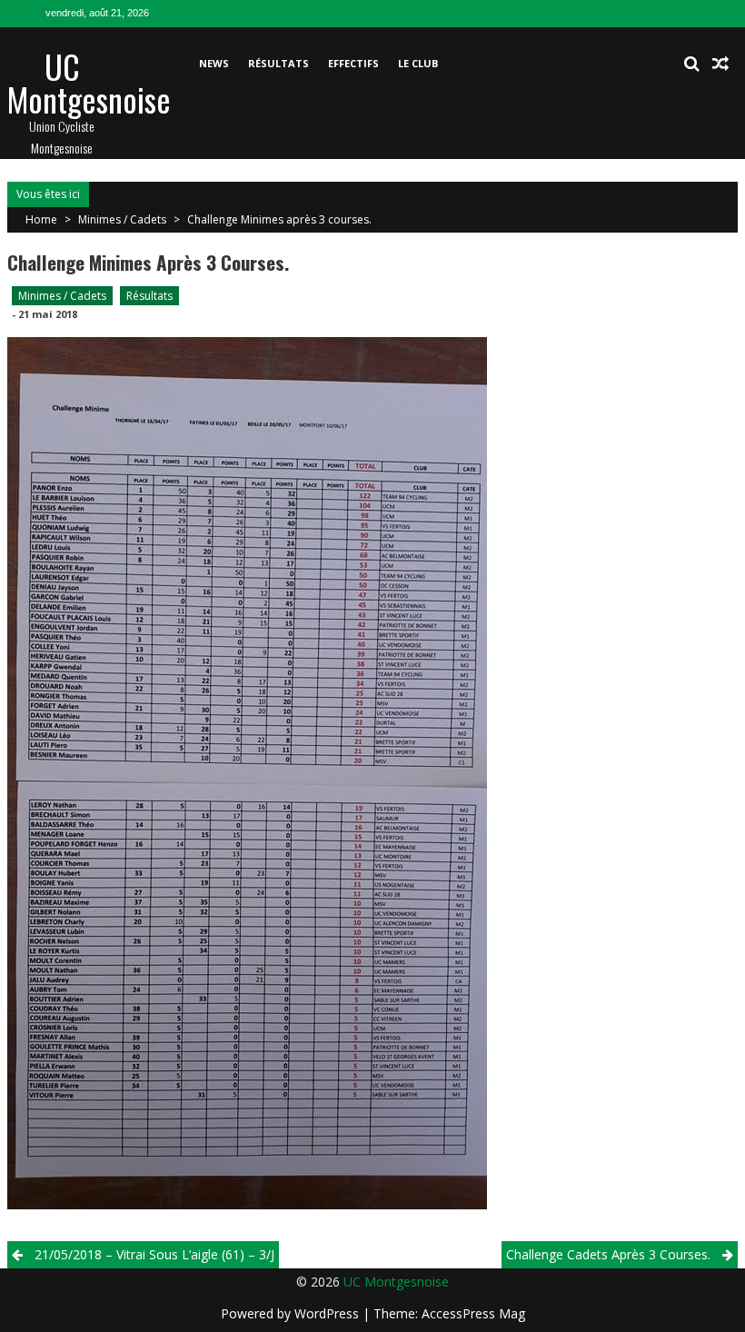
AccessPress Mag (473, 1313)
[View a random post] (720, 64)
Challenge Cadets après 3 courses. (608, 1254)
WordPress (328, 1313)
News (214, 63)
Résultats (278, 63)
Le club (418, 63)
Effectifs (353, 63)
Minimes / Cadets (122, 219)
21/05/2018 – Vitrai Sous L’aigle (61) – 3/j (154, 1254)
